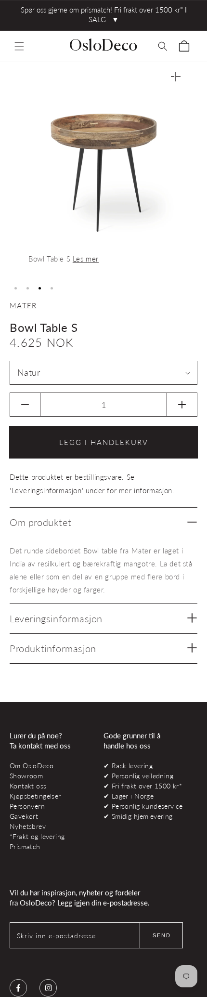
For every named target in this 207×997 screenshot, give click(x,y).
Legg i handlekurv (103, 442)
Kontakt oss (28, 786)
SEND (162, 935)
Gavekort (24, 816)
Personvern (27, 806)
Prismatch (25, 846)
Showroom (26, 776)
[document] (103, 170)
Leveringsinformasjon (56, 618)
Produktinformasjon (53, 648)
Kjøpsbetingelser (35, 796)
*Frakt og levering (37, 836)
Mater (23, 305)
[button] (19, 46)
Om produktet (40, 522)
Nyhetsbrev (28, 826)
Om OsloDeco (32, 765)
